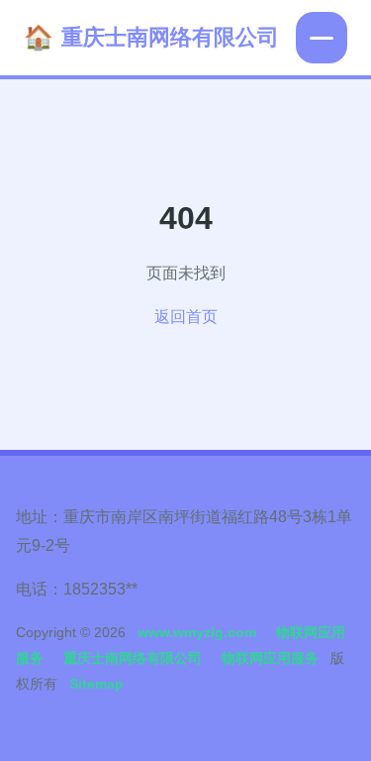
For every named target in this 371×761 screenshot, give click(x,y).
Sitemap (96, 684)
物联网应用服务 (270, 658)
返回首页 (186, 316)
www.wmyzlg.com (197, 632)
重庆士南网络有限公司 (170, 37)
